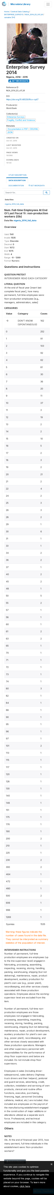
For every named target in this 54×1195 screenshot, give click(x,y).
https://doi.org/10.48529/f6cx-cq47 (22, 99)
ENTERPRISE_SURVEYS (13, 14)
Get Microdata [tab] (37, 186)
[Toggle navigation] (48, 4)
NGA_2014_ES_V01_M (34, 14)
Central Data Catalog (20, 12)
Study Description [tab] (17, 175)
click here (25, 1186)
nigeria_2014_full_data (14, 204)
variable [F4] (9, 17)
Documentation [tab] (16, 186)
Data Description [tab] (17, 180)
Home (6, 12)
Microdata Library (20, 4)
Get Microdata (20, 81)
